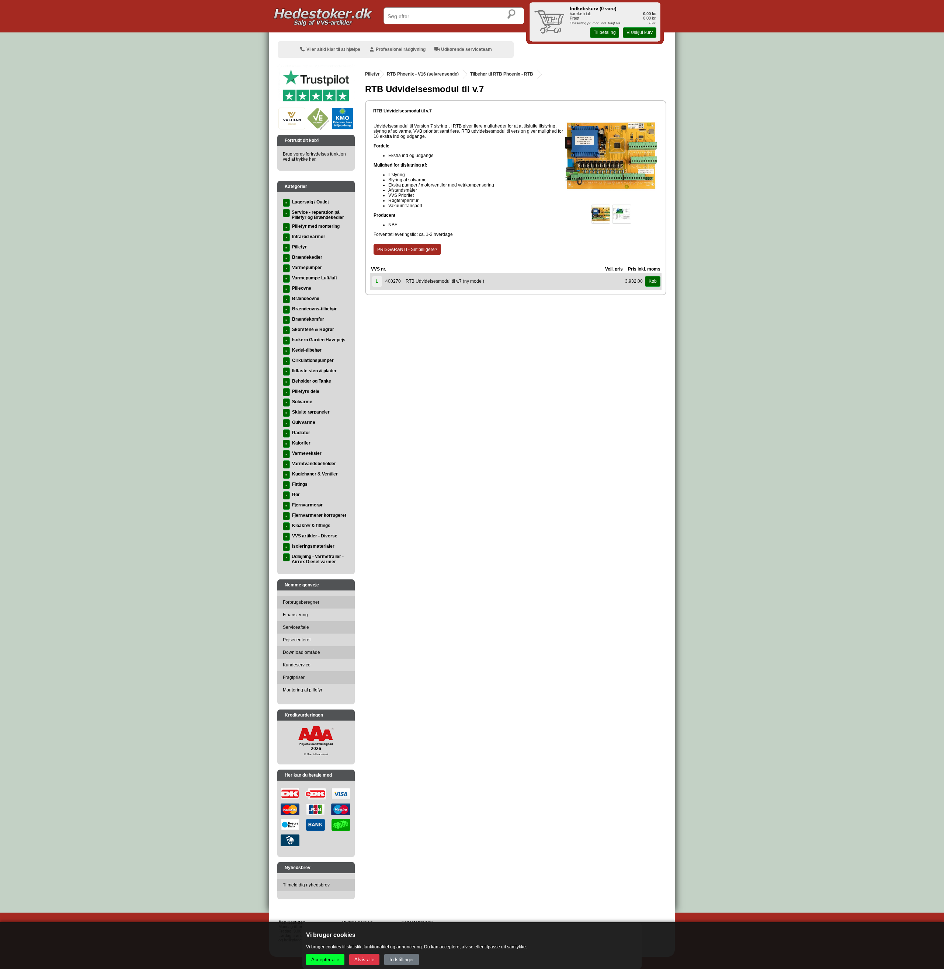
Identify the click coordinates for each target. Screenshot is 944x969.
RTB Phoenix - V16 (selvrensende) (423, 74)
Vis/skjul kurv (640, 32)
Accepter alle (325, 959)
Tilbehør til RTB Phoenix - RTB (501, 74)
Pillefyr (372, 74)
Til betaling (605, 32)
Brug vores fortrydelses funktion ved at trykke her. (314, 156)
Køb (653, 281)
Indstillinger (401, 959)
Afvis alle (364, 959)
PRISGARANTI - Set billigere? (407, 249)
